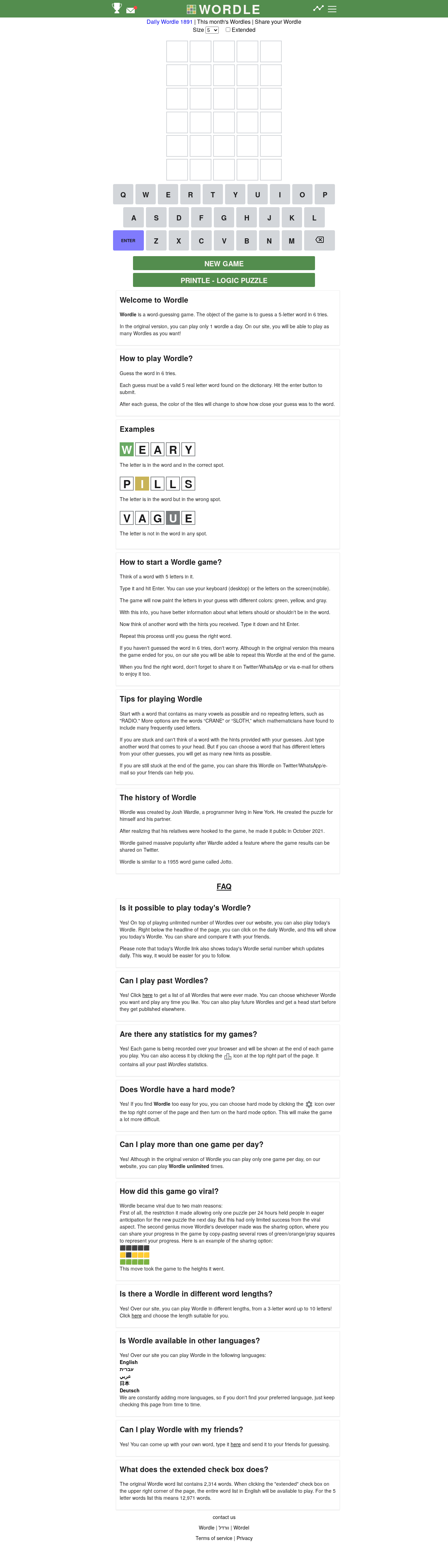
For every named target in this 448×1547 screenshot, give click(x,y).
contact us (224, 1516)
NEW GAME (224, 263)
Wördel (241, 1527)
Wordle (207, 1527)
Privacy (245, 1537)
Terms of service (214, 1537)
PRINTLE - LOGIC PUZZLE (224, 280)
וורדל (224, 1527)
